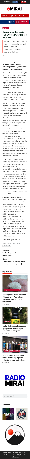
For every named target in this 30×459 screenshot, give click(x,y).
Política (13, 290)
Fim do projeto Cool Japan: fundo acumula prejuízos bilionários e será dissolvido (13, 357)
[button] (2, 22)
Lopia (18, 243)
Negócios (5, 28)
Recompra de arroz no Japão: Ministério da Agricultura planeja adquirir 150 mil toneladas (14, 298)
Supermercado (6, 245)
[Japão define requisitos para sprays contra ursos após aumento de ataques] (15, 315)
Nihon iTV (24, 22)
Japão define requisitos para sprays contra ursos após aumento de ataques (14, 328)
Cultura (6, 350)
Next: (13, 261)
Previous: (13, 252)
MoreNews (23, 455)
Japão (14, 243)
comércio (9, 243)
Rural (18, 290)
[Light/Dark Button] (10, 22)
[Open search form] (13, 22)
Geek (11, 350)
